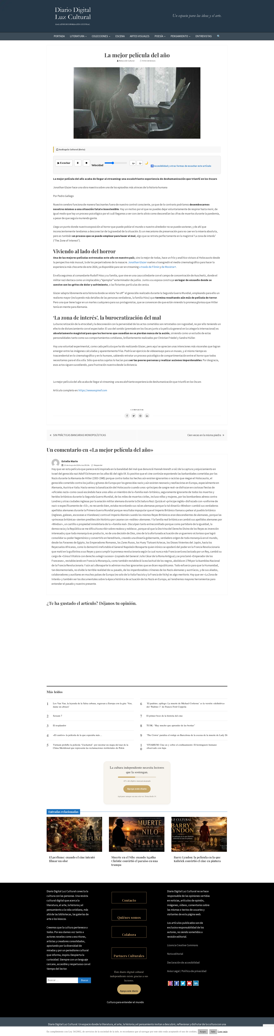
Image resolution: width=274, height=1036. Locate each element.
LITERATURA (77, 36)
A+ (133, 163)
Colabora (129, 934)
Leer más (223, 1031)
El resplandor (59, 725)
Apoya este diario (137, 789)
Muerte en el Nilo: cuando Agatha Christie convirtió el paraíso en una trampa (134, 861)
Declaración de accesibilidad (183, 962)
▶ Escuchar (64, 163)
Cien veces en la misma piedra (204, 435)
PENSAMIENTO (179, 36)
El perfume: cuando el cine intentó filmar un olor (72, 859)
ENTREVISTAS (204, 36)
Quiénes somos (129, 917)
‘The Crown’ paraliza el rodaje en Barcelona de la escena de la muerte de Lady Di (187, 735)
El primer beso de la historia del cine (165, 715)
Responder (98, 465)
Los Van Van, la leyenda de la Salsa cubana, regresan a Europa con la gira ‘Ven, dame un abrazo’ (92, 705)
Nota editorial (175, 954)
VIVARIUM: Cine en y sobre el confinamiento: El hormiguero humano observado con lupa (182, 746)
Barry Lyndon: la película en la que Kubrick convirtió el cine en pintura (197, 859)
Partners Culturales (129, 956)
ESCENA (120, 36)
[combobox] (69, 980)
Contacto (129, 900)
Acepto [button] (203, 1031)
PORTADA (59, 36)
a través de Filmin (149, 267)
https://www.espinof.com (92, 390)
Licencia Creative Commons (182, 945)
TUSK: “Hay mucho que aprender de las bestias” (171, 725)
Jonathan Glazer (137, 262)
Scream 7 (57, 715)
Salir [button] (213, 1031)
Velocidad (97, 165)
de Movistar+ (168, 267)
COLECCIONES (100, 36)
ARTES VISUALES (139, 36)
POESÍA (159, 36)
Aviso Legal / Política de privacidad (186, 971)
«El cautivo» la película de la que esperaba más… (77, 735)
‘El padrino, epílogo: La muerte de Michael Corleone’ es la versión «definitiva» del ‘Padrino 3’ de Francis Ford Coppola (186, 705)
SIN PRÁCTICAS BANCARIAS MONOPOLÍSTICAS (79, 435)
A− (140, 163)
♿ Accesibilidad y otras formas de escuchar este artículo (181, 165)
